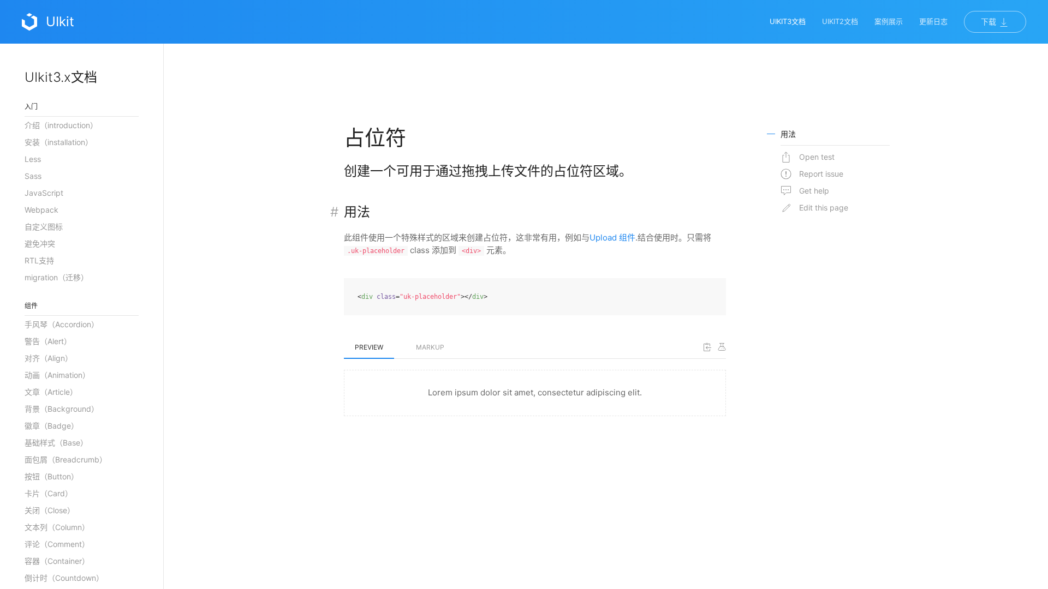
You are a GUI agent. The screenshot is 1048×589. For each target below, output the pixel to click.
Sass (33, 176)
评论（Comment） (57, 544)
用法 (357, 212)
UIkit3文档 (788, 21)
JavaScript (44, 192)
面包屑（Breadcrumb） (66, 459)
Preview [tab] (369, 347)
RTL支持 (39, 260)
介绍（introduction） (61, 125)
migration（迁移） (56, 277)
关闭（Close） (50, 510)
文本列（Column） (57, 527)
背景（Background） (62, 408)
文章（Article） (51, 391)
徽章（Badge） (52, 425)
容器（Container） (57, 561)
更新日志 (933, 21)
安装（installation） (59, 142)
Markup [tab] (430, 347)
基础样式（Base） (56, 442)
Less (33, 159)
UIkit (60, 21)
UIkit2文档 (840, 21)
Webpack (41, 209)
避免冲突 (40, 243)
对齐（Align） (49, 358)
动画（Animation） (57, 375)
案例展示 (888, 21)
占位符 (375, 137)
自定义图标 (44, 226)
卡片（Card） (49, 493)
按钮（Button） (52, 476)
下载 (989, 21)
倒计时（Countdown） (64, 577)
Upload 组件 (612, 237)
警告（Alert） (48, 341)
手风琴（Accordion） (62, 324)
